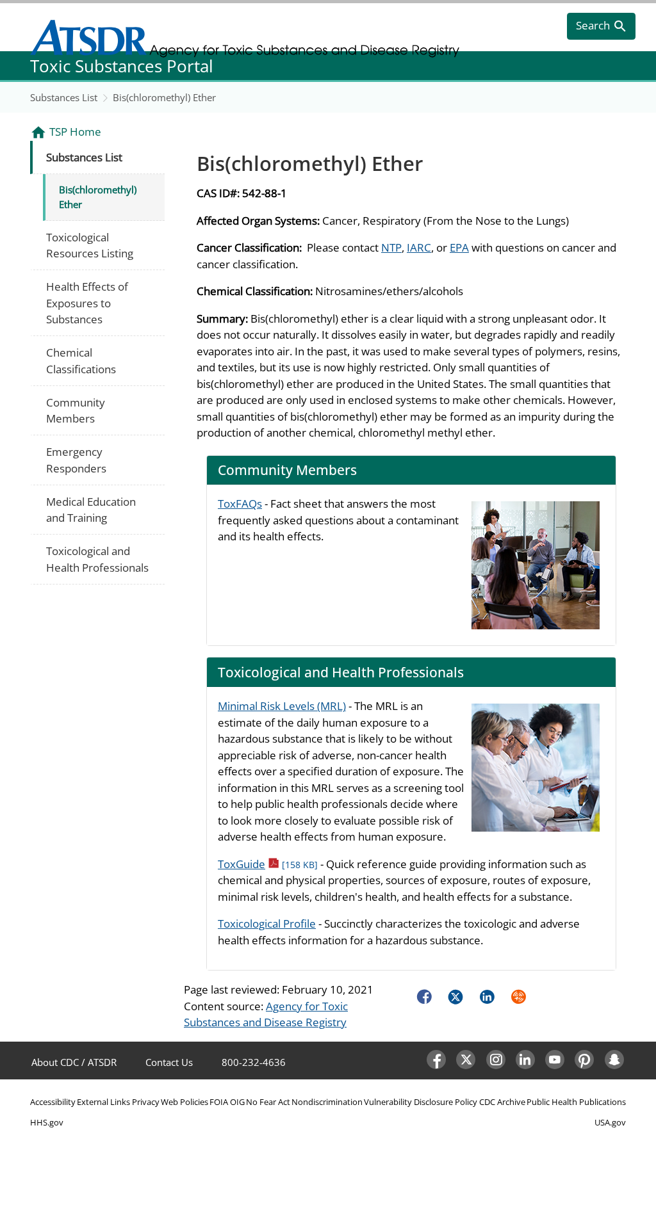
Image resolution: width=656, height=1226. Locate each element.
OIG (237, 1102)
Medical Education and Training (91, 510)
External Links (103, 1102)
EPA (459, 247)
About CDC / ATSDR (74, 1062)
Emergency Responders (76, 460)
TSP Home (75, 131)
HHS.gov (46, 1122)
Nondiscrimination (327, 1102)
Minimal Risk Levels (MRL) (282, 705)
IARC (419, 247)
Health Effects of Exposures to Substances (87, 303)
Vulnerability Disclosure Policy (420, 1102)
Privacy (146, 1102)
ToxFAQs (240, 503)
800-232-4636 (254, 1062)
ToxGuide (268, 864)
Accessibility (53, 1102)
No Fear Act (268, 1102)
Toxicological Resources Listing (89, 245)
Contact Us (169, 1062)
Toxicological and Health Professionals (97, 559)
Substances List (63, 97)
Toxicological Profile (267, 923)
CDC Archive (502, 1102)
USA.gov (610, 1122)
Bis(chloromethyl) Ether (164, 97)
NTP (391, 247)
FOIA (218, 1102)
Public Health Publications (576, 1102)
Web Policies (184, 1102)
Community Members (75, 410)
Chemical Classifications (81, 360)
